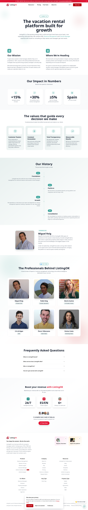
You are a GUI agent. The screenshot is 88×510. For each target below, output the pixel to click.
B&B (65, 489)
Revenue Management (50, 36)
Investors (22, 483)
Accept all (30, 505)
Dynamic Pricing (22, 463)
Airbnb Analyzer (22, 472)
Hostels (65, 483)
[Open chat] (84, 506)
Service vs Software (44, 472)
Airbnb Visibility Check (22, 469)
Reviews (44, 463)
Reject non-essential (40, 505)
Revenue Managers (22, 481)
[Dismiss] (86, 1)
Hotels (65, 481)
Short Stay (44, 481)
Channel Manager (65, 36)
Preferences (50, 505)
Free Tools (45, 5)
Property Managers (22, 485)
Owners (22, 487)
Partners (65, 469)
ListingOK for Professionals (65, 461)
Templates (65, 467)
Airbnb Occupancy (65, 472)
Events (65, 465)
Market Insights (22, 465)
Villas (65, 487)
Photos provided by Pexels (76, 505)
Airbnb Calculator (65, 474)
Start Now (45, 423)
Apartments (65, 485)
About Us (53, 5)
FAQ (44, 465)
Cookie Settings (67, 505)
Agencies (22, 492)
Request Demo (44, 474)
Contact (44, 467)
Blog (65, 463)
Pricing (39, 5)
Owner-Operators (22, 489)
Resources (31, 5)
